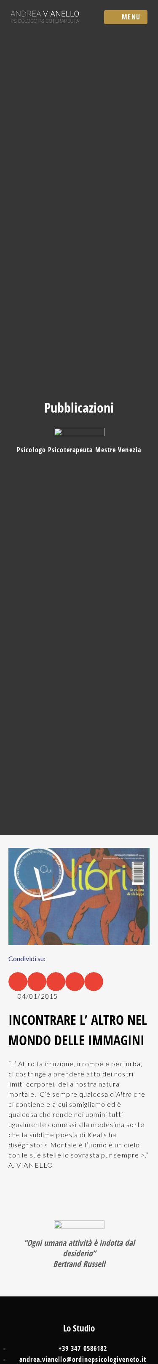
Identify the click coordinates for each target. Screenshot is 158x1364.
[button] (17, 981)
